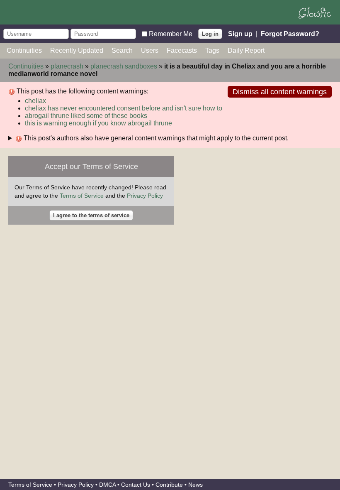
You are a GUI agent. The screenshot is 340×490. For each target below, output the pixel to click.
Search (122, 50)
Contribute (169, 484)
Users (149, 50)
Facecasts (182, 50)
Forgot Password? (290, 33)
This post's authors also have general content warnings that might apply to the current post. (155, 138)
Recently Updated (76, 50)
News (195, 484)
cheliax (35, 100)
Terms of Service (82, 195)
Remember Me (170, 33)
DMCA (107, 484)
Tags (212, 50)
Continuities (24, 50)
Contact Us (135, 484)
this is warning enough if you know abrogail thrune (98, 123)
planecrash (67, 66)
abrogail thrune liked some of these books (86, 115)
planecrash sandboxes (123, 66)
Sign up (240, 33)
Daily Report (246, 50)
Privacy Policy (145, 195)
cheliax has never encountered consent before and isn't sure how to (123, 108)
